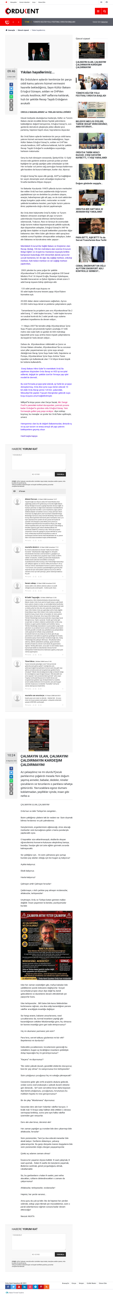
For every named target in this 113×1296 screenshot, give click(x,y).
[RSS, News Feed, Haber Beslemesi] (46, 1287)
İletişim (81, 1283)
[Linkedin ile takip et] (24, 1287)
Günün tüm (100, 22)
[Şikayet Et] (63, 540)
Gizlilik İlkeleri (91, 1283)
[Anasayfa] (6, 2)
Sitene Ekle (41, 2)
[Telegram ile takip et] (35, 1287)
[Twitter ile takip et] (13, 1287)
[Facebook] (11, 84)
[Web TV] (101, 2)
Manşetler (13, 2)
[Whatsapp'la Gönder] (11, 97)
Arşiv (34, 2)
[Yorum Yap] (11, 109)
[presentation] (13, 22)
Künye (74, 1283)
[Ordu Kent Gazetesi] (22, 11)
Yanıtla (29, 540)
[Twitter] (11, 88)
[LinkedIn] (11, 92)
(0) (35, 540)
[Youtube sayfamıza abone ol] (19, 1287)
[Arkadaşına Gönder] (11, 101)
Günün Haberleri (24, 2)
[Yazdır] (11, 105)
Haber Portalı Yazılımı (16, 1293)
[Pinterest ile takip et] (41, 1287)
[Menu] (98, 11)
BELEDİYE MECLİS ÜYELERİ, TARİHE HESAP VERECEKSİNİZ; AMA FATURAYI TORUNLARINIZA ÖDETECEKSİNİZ (56, 22)
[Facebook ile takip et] (8, 1287)
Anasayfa (65, 1283)
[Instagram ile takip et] (30, 1287)
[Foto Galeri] (106, 2)
